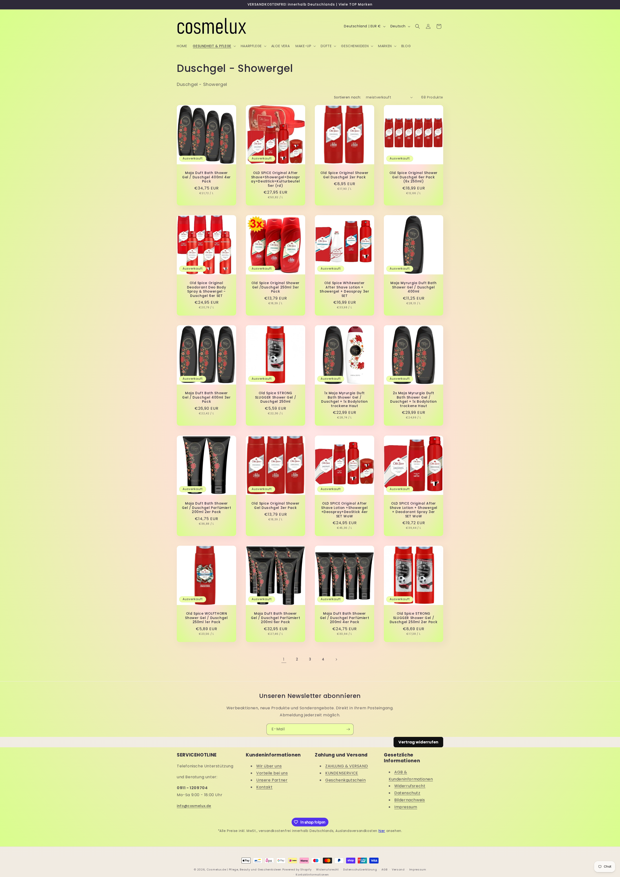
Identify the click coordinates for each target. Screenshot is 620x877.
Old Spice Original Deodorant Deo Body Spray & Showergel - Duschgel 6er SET (206, 289)
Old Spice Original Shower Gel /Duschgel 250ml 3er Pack (275, 287)
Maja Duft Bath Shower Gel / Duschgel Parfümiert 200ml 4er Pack (344, 618)
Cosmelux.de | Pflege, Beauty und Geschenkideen (244, 869)
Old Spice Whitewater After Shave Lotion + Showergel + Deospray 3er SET (344, 289)
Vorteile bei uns (272, 773)
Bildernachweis (409, 800)
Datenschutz (407, 793)
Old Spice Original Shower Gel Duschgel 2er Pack (344, 175)
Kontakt (264, 787)
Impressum (405, 807)
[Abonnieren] (348, 729)
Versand (398, 869)
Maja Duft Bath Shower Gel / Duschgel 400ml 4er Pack (206, 177)
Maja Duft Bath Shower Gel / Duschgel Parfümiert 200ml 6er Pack (275, 618)
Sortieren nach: (347, 97)
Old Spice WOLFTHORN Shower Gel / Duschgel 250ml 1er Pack (206, 618)
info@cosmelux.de (194, 806)
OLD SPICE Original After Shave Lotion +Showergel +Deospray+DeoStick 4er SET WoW (344, 509)
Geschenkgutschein (345, 780)
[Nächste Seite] (336, 659)
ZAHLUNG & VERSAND (346, 766)
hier (382, 831)
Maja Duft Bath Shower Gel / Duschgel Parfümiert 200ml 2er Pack (206, 507)
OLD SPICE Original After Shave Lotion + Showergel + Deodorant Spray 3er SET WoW (413, 509)
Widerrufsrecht (409, 786)
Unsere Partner (271, 780)
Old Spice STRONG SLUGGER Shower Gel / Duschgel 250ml (275, 397)
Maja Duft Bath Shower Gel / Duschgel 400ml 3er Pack (206, 397)
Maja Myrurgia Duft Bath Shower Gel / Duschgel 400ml (413, 287)
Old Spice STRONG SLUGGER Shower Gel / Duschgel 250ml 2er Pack (414, 618)
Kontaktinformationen (312, 874)
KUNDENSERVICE (341, 773)
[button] (214, 46)
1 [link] (284, 659)
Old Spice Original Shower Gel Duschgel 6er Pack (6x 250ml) (413, 177)
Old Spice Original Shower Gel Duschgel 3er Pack (275, 505)
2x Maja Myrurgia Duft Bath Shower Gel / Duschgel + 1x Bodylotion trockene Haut (413, 399)
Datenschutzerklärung (360, 869)
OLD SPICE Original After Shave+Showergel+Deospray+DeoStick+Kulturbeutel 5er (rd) (275, 179)
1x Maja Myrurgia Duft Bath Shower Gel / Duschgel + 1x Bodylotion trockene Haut (344, 399)
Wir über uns (269, 766)
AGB (384, 869)
